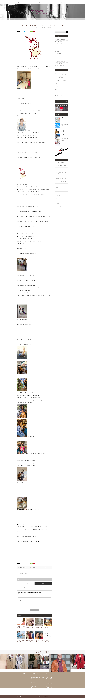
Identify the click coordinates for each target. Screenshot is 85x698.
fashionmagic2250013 (23, 567)
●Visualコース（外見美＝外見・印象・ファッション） (61, 77)
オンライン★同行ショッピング (58, 51)
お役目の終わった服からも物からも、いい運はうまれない (42, 573)
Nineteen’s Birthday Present (49, 687)
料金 (45, 2)
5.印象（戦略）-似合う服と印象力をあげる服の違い (61, 65)
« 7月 (17, 686)
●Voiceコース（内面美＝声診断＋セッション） (60, 80)
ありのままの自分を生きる (49, 683)
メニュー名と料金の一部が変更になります (60, 39)
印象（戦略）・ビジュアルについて (46, 27)
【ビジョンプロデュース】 (32, 2)
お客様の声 (56, 84)
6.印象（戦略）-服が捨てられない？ (59, 63)
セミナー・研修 (56, 87)
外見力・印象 (40, 2)
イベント (49, 2)
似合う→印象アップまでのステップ (59, 95)
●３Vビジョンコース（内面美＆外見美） (59, 76)
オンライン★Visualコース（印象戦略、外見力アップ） (61, 49)
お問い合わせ (60, 2)
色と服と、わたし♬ (47, 627)
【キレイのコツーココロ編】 (58, 73)
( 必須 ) (19, 593)
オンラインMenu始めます (58, 53)
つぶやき (56, 89)
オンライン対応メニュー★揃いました (59, 43)
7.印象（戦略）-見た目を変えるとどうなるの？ (60, 61)
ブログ (66, 2)
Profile (25, 2)
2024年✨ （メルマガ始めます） (59, 41)
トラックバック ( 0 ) (26, 583)
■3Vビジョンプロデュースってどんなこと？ (60, 74)
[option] (10, 663)
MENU (55, 81)
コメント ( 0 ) (43, 583)
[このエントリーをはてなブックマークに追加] (24, 31)
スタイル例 (54, 2)
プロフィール (56, 92)
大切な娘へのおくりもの (23, 573)
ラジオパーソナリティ (57, 93)
